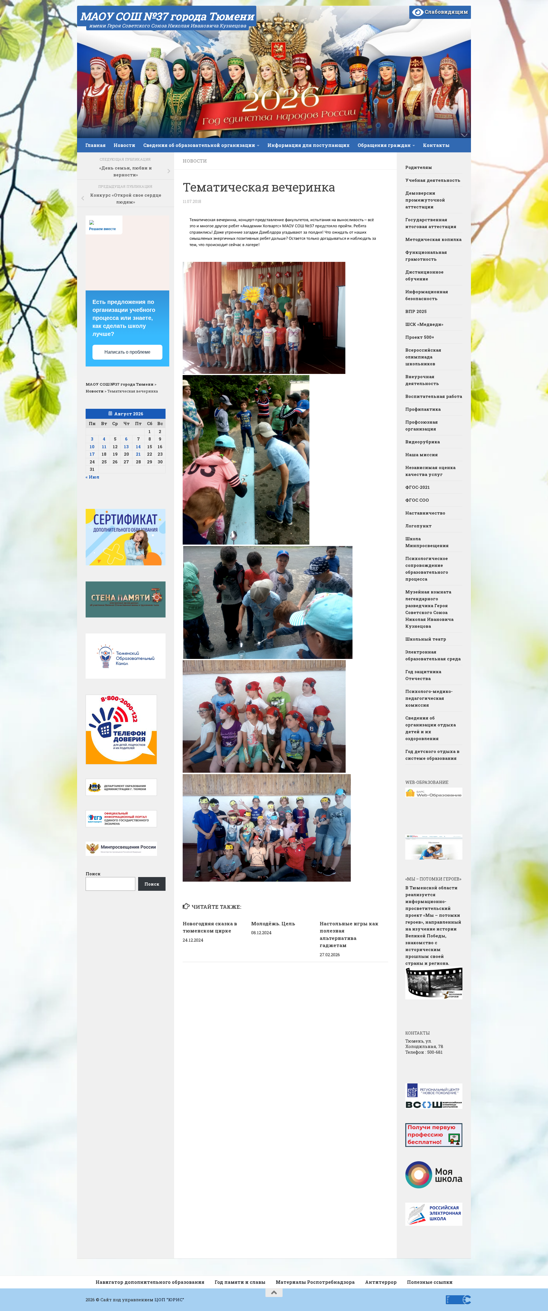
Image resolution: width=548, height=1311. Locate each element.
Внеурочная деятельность (422, 380)
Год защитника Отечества (423, 675)
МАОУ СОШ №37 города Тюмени (166, 16)
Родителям (418, 167)
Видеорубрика (422, 442)
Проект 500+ (419, 337)
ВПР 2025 (416, 311)
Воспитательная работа (433, 396)
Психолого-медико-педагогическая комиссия (429, 698)
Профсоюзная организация (421, 425)
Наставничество (425, 513)
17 (92, 454)
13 (126, 446)
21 (138, 454)
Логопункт (418, 526)
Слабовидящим (446, 11)
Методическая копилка (433, 239)
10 (92, 446)
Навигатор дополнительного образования (150, 1282)
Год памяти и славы (240, 1282)
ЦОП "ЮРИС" (169, 1299)
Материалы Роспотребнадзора (315, 1282)
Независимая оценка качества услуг (430, 471)
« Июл (92, 477)
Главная (95, 145)
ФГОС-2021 (417, 487)
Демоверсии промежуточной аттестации (425, 200)
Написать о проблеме (127, 352)
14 (138, 446)
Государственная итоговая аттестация (430, 223)
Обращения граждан (384, 145)
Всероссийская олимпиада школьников (423, 356)
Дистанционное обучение (424, 275)
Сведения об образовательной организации (199, 145)
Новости (124, 145)
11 (104, 446)
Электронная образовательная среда (433, 655)
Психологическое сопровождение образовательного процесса (426, 568)
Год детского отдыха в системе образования (432, 754)
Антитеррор (381, 1282)
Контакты (436, 145)
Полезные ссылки (430, 1282)
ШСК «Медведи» (424, 324)
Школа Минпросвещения (427, 542)
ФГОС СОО (417, 500)
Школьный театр (425, 639)
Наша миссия (421, 454)
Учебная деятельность (432, 180)
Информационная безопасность (426, 295)
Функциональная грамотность (426, 255)
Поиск (93, 873)
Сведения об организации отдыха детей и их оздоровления (430, 728)
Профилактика (423, 409)
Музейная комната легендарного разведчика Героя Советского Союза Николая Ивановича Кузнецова (429, 609)
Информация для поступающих (308, 145)
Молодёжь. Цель (273, 923)
